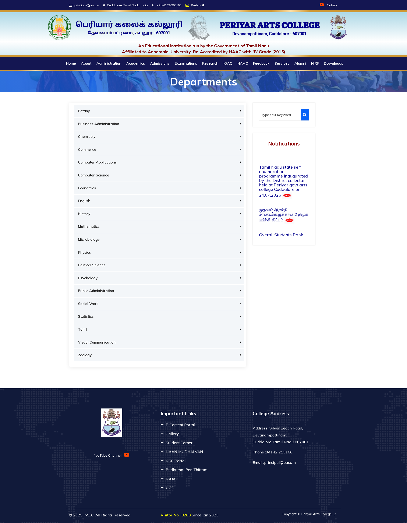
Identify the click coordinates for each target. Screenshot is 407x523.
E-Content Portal (180, 424)
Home (71, 63)
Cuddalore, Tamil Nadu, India (127, 5)
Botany (84, 111)
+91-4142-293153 (169, 5)
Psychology (88, 278)
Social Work (88, 303)
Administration (108, 63)
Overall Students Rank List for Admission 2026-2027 (283, 231)
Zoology (85, 355)
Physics (84, 252)
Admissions (160, 63)
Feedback (261, 63)
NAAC (242, 63)
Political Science (92, 265)
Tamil (82, 329)
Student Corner (179, 442)
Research (210, 63)
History (84, 213)
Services (282, 63)
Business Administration (98, 124)
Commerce (87, 149)
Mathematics (89, 226)
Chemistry (86, 136)
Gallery (332, 5)
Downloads (333, 63)
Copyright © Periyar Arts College (307, 514)
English (84, 201)
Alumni (300, 63)
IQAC (227, 63)
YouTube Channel (109, 455)
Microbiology (89, 239)
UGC (170, 487)
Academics (135, 63)
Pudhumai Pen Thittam (187, 469)
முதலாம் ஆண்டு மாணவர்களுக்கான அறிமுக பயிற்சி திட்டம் (283, 206)
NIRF (315, 63)
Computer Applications (97, 162)
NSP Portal (176, 460)
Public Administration (96, 290)
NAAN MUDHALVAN (184, 451)
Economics (87, 188)
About (86, 63)
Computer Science (93, 175)
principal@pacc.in (86, 5)
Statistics (86, 316)
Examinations (186, 63)
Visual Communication (97, 342)
